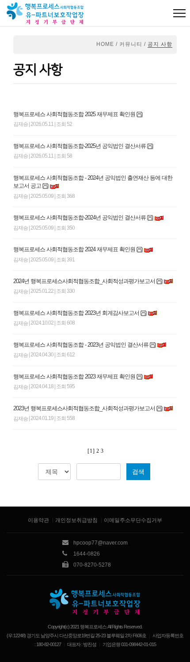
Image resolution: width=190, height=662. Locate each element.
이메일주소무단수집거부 (133, 520)
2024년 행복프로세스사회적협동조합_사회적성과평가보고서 (84, 281)
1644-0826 (86, 554)
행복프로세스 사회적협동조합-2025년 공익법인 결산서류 (79, 146)
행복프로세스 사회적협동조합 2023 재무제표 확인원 (75, 376)
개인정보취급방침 (76, 520)
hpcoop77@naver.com (100, 543)
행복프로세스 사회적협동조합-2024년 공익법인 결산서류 (79, 217)
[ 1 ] (90, 451)
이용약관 (38, 520)
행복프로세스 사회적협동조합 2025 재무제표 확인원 (74, 114)
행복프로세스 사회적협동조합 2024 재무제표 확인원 (74, 249)
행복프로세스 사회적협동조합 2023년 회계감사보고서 (76, 313)
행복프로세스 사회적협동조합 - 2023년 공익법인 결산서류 (80, 344)
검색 (138, 471)
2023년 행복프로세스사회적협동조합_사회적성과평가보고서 (84, 408)
